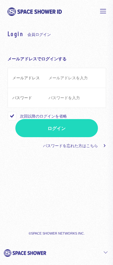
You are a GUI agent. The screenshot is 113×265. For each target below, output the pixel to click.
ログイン (57, 128)
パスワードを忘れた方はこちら (70, 146)
